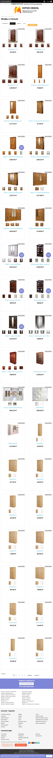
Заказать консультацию (26, 683)
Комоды (20, 716)
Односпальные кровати (27, 691)
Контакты (38, 734)
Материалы (20, 735)
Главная (2, 16)
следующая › (29, 675)
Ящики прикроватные (40, 723)
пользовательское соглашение (40, 754)
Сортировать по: (5, 23)
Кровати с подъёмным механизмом (8, 691)
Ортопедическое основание (42, 719)
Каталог (3, 737)
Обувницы (20, 723)
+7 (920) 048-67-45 (7, 746)
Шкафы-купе (24, 702)
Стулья (37, 714)
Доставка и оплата (5, 739)
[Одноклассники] (31, 743)
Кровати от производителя (28, 701)
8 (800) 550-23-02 (17, 4)
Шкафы (6, 16)
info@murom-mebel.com (21, 741)
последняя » (36, 675)
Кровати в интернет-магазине (7, 702)
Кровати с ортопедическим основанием (30, 704)
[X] (33, 743)
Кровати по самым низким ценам (8, 696)
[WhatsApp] (37, 743)
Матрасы (3, 726)
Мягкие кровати (4, 725)
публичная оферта (48, 754)
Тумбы (19, 717)
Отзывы (20, 739)
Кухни (19, 719)
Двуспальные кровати (26, 693)
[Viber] (35, 743)
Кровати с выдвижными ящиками (8, 694)
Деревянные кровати (5, 697)
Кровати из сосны (5, 699)
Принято (49, 756)
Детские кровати (25, 696)
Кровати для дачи (26, 699)
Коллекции (3, 716)
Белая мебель (4, 719)
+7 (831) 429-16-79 (7, 744)
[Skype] (39, 743)
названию (18, 23)
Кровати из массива (26, 697)
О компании (3, 734)
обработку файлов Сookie (29, 755)
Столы (19, 725)
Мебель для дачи (5, 717)
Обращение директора (23, 737)
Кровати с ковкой (26, 694)
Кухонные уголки (22, 721)
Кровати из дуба (39, 716)
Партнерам (3, 735)
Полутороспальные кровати (7, 693)
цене (24, 23)
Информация (21, 734)
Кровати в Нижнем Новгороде (7, 704)
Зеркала (20, 726)
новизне (12, 23)
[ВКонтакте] (29, 743)
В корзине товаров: (5, 1)
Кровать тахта (4, 701)
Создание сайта (22, 751)
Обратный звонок (20, 745)
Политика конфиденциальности (30, 754)
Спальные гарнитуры (5, 714)
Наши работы (39, 735)
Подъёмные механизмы (41, 721)
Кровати (3, 723)
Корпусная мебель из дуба (42, 717)
